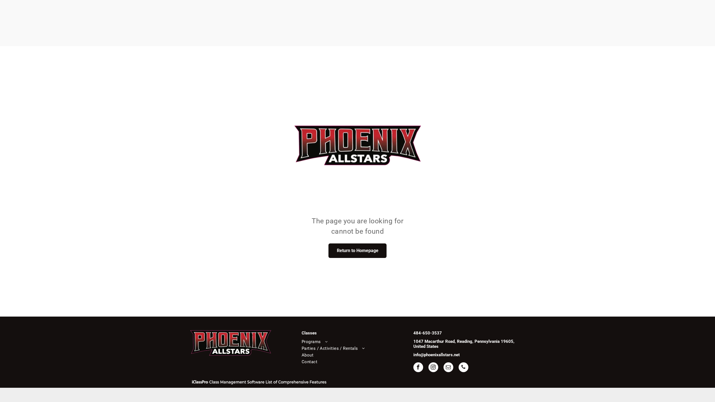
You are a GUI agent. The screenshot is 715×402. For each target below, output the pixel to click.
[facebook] (418, 368)
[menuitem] (354, 341)
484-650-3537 (427, 333)
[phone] (463, 368)
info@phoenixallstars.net (436, 354)
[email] (448, 368)
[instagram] (433, 368)
